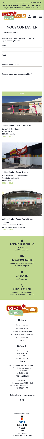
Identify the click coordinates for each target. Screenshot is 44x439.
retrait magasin (23, 266)
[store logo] (14, 16)
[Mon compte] (29, 17)
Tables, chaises (22, 325)
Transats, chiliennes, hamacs (22, 331)
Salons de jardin (22, 328)
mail (16, 292)
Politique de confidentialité (22, 435)
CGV (22, 430)
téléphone (28, 292)
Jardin (22, 340)
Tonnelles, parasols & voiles (22, 334)
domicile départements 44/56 (22, 263)
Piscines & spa (22, 337)
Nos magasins (22, 433)
